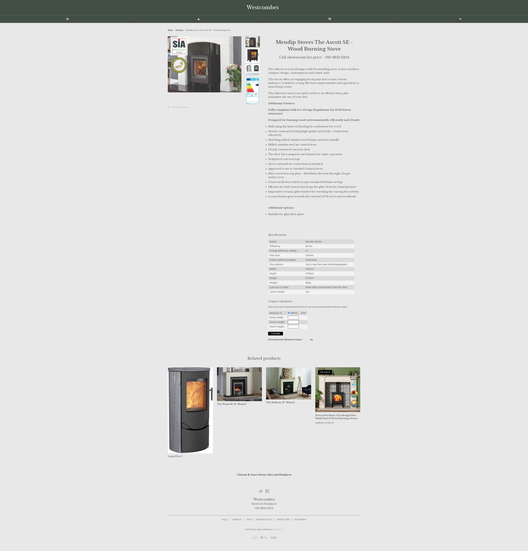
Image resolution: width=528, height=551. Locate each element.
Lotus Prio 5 (175, 456)
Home (170, 30)
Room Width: (277, 317)
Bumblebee (278, 529)
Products (179, 30)
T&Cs (249, 520)
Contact (236, 520)
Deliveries (300, 520)
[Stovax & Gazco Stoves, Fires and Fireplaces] (264, 474)
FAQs (224, 520)
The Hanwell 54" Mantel (231, 404)
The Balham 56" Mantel (280, 402)
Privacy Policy (264, 520)
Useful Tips (283, 520)
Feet (303, 313)
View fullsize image (178, 107)
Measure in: (276, 313)
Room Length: (277, 322)
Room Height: (277, 326)
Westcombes (263, 7)
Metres (294, 313)
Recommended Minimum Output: (285, 339)
